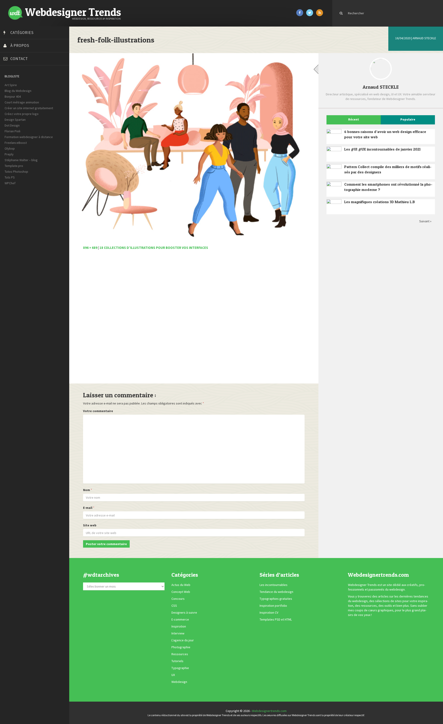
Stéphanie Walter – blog (21, 160)
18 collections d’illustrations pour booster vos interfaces (153, 247)
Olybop (10, 148)
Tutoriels (177, 661)
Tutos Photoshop (16, 171)
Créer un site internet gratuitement (29, 108)
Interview (177, 633)
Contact (19, 58)
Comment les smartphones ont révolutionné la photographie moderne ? (388, 187)
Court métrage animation (22, 102)
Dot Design (12, 125)
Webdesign (179, 682)
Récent (353, 119)
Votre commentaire (98, 411)
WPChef (10, 183)
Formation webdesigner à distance (29, 137)
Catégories (22, 32)
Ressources (179, 654)
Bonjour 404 (13, 96)
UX (173, 675)
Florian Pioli (12, 131)
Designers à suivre (184, 613)
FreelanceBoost (16, 143)
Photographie (180, 647)
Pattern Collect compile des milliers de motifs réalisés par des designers (387, 169)
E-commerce (180, 620)
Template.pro (14, 166)
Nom (86, 490)
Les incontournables (273, 585)
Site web (89, 525)
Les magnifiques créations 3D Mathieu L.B (379, 201)
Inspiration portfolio (273, 606)
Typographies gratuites (276, 599)
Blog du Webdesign (18, 91)
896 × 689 (90, 247)
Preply (9, 154)
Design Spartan (15, 120)
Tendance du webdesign (276, 592)
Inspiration (178, 626)
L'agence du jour (182, 640)
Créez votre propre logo (22, 114)
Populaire (407, 119)
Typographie (180, 668)
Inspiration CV (269, 613)
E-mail (87, 508)
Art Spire (11, 85)
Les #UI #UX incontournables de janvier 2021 (382, 149)
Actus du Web (180, 585)
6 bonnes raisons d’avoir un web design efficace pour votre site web (385, 134)
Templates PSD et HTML (276, 620)
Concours (178, 599)
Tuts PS (10, 177)
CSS (174, 606)
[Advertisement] (194, 319)
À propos (19, 45)
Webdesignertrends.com (269, 711)
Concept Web (180, 592)
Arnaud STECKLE (424, 38)
